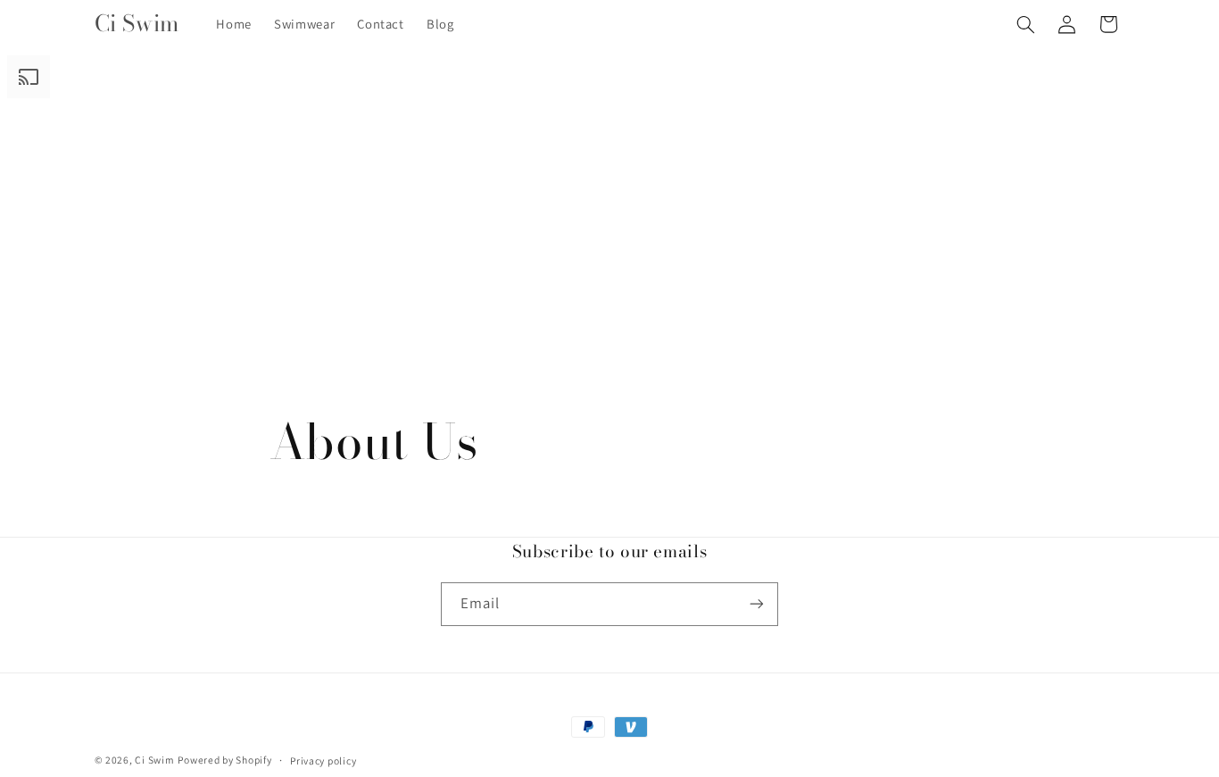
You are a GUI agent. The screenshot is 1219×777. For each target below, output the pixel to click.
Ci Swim (154, 759)
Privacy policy (323, 760)
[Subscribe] (756, 604)
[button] (1025, 24)
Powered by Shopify (224, 759)
